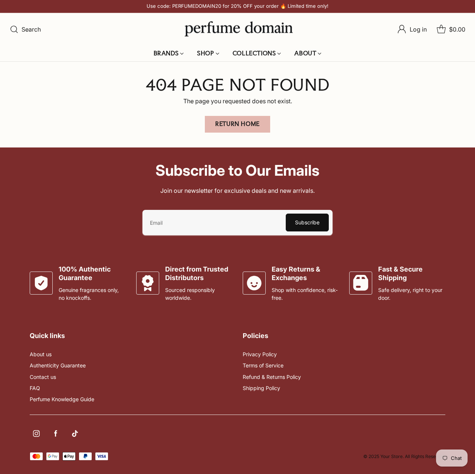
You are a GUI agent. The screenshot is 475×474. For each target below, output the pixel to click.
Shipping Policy (261, 388)
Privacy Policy (260, 354)
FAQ (35, 388)
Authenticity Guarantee (58, 365)
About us (41, 354)
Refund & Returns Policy (272, 377)
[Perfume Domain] (237, 29)
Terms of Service (263, 365)
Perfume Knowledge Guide (62, 399)
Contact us (43, 377)
